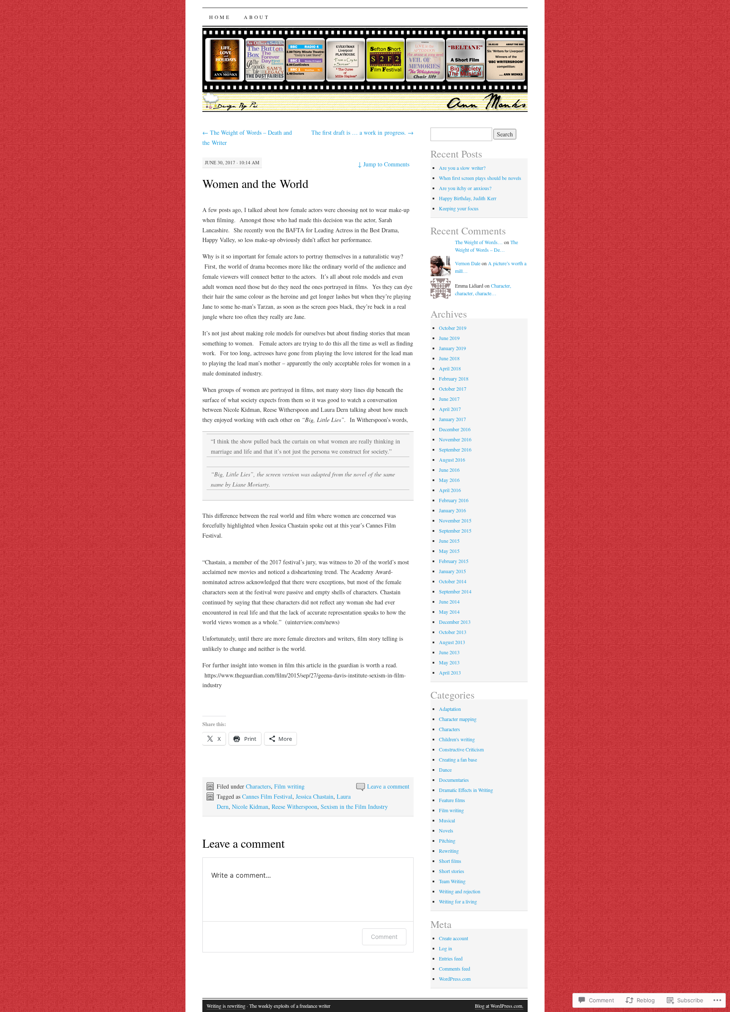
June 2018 (449, 358)
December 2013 (455, 621)
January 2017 (452, 419)
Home (219, 17)
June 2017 (449, 398)
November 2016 (455, 439)
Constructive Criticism (461, 749)
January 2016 (452, 510)
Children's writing (457, 739)
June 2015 (449, 540)
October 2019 (452, 327)
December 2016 (455, 429)
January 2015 (452, 571)
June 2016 (449, 469)
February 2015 (454, 561)
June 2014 (449, 601)
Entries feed (451, 958)
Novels (446, 830)
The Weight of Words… (479, 242)
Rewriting (449, 850)
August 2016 (452, 459)
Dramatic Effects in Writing (466, 789)
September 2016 (455, 449)
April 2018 (450, 368)
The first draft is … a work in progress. (362, 132)
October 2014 (452, 581)
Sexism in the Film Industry (354, 807)
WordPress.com (455, 978)
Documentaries (454, 779)
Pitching (447, 840)
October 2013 (452, 631)
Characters (258, 786)
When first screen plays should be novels (480, 177)
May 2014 (449, 611)
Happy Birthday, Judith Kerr (467, 198)
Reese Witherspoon (294, 807)
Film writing (289, 786)
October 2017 (452, 388)
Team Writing (452, 881)
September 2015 (455, 530)
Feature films (452, 800)
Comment (384, 936)
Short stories (451, 871)
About (256, 17)
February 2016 (454, 500)
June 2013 (449, 652)
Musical (447, 820)
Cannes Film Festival (267, 796)
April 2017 (450, 408)
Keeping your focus (459, 208)
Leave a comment (388, 786)
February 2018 (454, 378)
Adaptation (450, 708)
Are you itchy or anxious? (465, 188)
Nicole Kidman (250, 807)
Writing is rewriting (226, 1005)
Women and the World (255, 183)
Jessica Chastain (314, 796)
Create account (453, 938)
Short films (450, 860)
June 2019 (449, 338)
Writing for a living (458, 901)
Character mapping (458, 718)
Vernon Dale (467, 263)
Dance (445, 769)
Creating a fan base (458, 759)
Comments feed (454, 968)
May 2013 (449, 662)
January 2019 (452, 348)
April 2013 (450, 672)
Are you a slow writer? (462, 167)
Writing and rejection (459, 891)
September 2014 (455, 591)
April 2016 (450, 490)
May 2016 (449, 479)
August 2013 (452, 642)
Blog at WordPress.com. (499, 1005)
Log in (445, 948)
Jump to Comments (383, 164)
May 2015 (449, 550)
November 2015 (455, 520)
